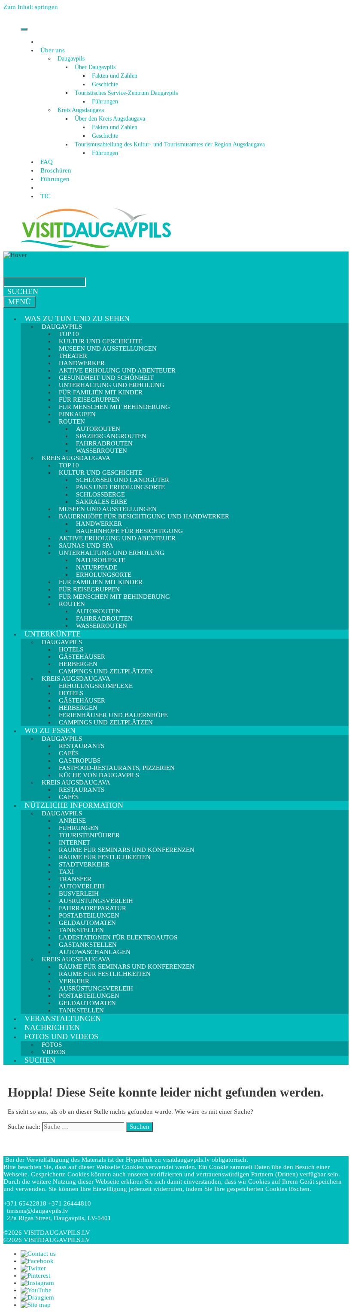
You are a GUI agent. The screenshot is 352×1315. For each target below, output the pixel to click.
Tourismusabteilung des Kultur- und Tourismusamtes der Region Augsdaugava (170, 144)
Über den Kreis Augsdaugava (110, 118)
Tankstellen (81, 1010)
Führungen (105, 101)
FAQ (46, 161)
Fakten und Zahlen (114, 76)
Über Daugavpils (95, 67)
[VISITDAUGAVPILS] (96, 247)
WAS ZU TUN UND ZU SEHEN (77, 318)
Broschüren (55, 170)
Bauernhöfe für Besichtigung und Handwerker (144, 516)
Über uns (52, 50)
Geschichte (105, 84)
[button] (66, 50)
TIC (45, 196)
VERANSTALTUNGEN (62, 1018)
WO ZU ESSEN (50, 730)
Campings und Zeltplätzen (106, 722)
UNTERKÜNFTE (52, 634)
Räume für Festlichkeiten (105, 973)
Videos (53, 1051)
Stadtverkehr (84, 864)
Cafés (69, 797)
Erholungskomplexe (96, 685)
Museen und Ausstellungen (108, 348)
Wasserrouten (101, 625)
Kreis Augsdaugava (81, 110)
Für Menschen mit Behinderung (114, 406)
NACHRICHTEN (52, 1027)
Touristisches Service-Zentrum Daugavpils (126, 93)
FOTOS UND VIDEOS (61, 1036)
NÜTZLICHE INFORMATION (73, 805)
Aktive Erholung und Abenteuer (117, 538)
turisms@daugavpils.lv (37, 1210)
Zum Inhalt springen (30, 6)
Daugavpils (71, 58)
